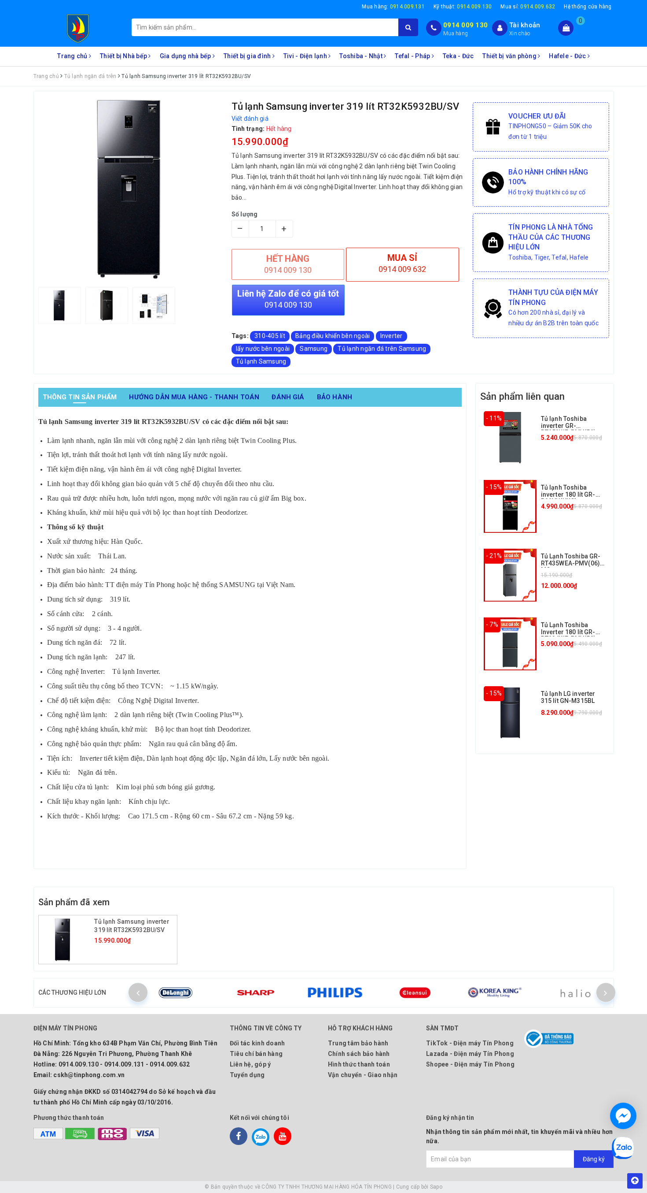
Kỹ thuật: (463, 7)
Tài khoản (524, 25)
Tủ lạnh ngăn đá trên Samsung (382, 348)
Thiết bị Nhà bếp (124, 55)
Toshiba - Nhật (361, 55)
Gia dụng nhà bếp (186, 55)
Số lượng (245, 214)
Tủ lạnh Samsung (261, 361)
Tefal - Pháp (413, 55)
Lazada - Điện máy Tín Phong (470, 1053)
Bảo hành (334, 397)
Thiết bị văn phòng (510, 55)
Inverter (391, 335)
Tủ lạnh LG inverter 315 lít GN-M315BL (568, 697)
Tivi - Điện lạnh (305, 55)
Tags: (241, 335)
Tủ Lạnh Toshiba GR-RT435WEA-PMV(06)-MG (572, 563)
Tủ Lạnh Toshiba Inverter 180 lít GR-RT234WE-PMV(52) (568, 631)
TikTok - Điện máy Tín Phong (470, 1043)
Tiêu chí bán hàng (256, 1053)
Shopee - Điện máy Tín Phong (470, 1064)
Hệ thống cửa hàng (587, 7)
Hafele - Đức (568, 55)
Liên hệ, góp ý (250, 1064)
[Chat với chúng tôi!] (623, 1116)
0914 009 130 (465, 25)
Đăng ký (594, 1159)
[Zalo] (260, 1136)
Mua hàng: (393, 7)
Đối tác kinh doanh (257, 1043)
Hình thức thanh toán (359, 1064)
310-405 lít (269, 335)
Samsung (313, 348)
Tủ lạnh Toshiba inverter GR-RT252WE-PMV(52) (568, 425)
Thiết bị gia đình (248, 55)
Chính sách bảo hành (359, 1053)
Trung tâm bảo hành (358, 1043)
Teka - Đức (458, 55)
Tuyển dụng (247, 1074)
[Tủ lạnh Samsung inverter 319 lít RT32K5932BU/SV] (68, 940)
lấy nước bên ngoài (263, 348)
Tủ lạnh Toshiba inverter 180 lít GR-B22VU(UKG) (568, 494)
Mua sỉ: (527, 7)
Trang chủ (73, 55)
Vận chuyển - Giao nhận (363, 1074)
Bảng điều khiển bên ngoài (332, 335)
